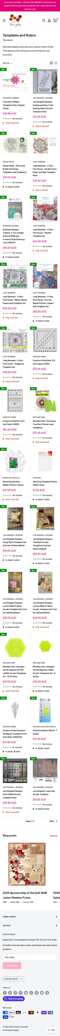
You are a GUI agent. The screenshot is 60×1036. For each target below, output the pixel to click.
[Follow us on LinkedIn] (37, 993)
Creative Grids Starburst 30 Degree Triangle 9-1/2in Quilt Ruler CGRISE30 (15, 733)
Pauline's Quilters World (44, 726)
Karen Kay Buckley (11, 478)
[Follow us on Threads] (10, 993)
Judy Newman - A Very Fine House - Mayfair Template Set (43, 232)
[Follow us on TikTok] (31, 993)
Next (52, 821)
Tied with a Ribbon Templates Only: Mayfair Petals (14, 105)
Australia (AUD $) (11, 979)
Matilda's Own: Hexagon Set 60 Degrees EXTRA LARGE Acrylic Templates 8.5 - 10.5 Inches (14, 671)
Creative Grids (39, 356)
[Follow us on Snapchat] (42, 993)
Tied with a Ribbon (11, 98)
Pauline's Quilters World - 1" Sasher (45, 732)
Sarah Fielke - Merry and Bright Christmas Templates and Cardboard (14, 169)
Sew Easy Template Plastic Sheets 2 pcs (45, 483)
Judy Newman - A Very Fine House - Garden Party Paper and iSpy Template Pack (45, 170)
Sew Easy (37, 478)
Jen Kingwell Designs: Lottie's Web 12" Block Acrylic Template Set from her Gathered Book (45, 607)
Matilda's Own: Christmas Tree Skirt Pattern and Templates (44, 424)
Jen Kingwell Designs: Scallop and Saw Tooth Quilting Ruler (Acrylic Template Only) (43, 106)
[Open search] (43, 20)
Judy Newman (39, 162)
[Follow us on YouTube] (26, 993)
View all (53, 835)
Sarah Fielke (9, 162)
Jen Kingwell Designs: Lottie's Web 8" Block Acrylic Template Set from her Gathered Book (15, 607)
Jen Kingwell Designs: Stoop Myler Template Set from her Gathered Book (14, 542)
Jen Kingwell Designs (43, 98)
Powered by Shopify (11, 1030)
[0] (55, 20)
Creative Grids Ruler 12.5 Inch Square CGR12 (44, 362)
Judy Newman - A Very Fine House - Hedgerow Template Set (13, 363)
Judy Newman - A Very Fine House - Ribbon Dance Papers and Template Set (15, 299)
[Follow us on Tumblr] (47, 993)
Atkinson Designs (11, 226)
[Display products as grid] (51, 63)
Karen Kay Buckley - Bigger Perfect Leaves (13, 483)
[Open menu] (4, 20)
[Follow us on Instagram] (15, 993)
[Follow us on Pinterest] (21, 993)
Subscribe (12, 965)
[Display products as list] (56, 63)
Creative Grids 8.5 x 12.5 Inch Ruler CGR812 (14, 422)
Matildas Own (39, 417)
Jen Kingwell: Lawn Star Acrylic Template (44, 792)
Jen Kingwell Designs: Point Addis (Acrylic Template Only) (13, 794)
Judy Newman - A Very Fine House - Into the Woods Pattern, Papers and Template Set (43, 301)
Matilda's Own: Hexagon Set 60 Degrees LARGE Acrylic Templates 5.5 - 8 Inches (44, 671)
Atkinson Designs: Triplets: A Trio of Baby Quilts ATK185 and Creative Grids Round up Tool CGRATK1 (14, 236)
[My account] (49, 20)
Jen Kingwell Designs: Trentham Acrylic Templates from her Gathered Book (43, 544)
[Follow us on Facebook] (5, 993)
